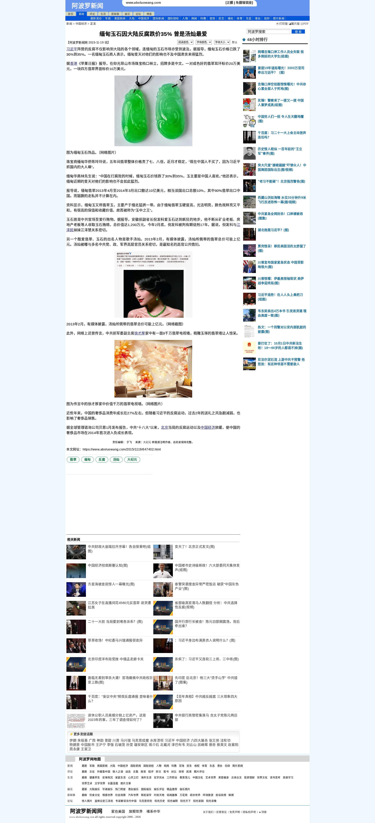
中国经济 (143, 18)
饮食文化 (94, 795)
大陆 (132, 18)
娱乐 (127, 13)
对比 (173, 771)
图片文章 (126, 783)
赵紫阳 (233, 745)
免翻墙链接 (244, 2)
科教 (203, 18)
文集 (135, 771)
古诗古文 (236, 777)
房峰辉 (203, 745)
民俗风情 (221, 795)
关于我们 (208, 812)
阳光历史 (159, 800)
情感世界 (107, 795)
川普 (115, 740)
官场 (212, 18)
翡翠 (73, 459)
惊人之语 (117, 771)
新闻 (81, 13)
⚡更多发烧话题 (81, 734)
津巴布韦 (178, 745)
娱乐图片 (185, 789)
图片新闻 (237, 765)
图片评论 (199, 771)
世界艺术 (87, 783)
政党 (143, 771)
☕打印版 (282, 23)
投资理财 (249, 777)
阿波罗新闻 (88, 5)
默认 (234, 42)
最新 (96, 18)
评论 (92, 13)
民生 (221, 18)
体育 (239, 18)
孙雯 (129, 745)
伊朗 (73, 740)
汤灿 (116, 459)
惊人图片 (87, 800)
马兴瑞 (126, 740)
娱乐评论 (159, 789)
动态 (128, 771)
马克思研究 (145, 800)
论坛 (138, 13)
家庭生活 (120, 777)
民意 (189, 771)
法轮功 (225, 740)
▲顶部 (263, 812)
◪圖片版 (294, 23)
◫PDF (305, 23)
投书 (166, 771)
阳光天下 (185, 800)
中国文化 (198, 777)
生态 (249, 18)
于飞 (130, 442)
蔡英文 (222, 745)
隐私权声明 (249, 812)
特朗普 (75, 745)
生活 (103, 13)
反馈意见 (221, 812)
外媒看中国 (103, 771)
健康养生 (94, 777)
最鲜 (84, 795)
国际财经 (173, 18)
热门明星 (120, 789)
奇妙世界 (195, 795)
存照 (181, 771)
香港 (73, 64)
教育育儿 (185, 777)
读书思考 (275, 777)
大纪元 (147, 442)
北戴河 (165, 745)
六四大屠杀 (199, 740)
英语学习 (288, 777)
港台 (258, 18)
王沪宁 (101, 745)
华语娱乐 (107, 789)
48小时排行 (257, 39)
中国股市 (88, 745)
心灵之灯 (133, 777)
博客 (149, 13)
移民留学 (146, 795)
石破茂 (120, 745)
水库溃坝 (157, 740)
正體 (230, 2)
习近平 (71, 49)
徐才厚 (139, 333)
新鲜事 (115, 13)
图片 (278, 18)
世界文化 (262, 777)
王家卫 (86, 749)
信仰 (267, 18)
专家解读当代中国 (126, 800)
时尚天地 (159, 795)
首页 (70, 13)
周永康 (75, 749)
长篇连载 (113, 783)
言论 (92, 771)
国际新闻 (158, 18)
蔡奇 (212, 745)
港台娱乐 (133, 789)
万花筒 (184, 795)
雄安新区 (141, 745)
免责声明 (234, 812)
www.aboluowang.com (143, 2)
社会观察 (120, 795)
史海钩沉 (107, 777)
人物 (185, 18)
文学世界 (100, 783)
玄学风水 (159, 777)
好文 (158, 771)
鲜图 (231, 795)
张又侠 (214, 740)
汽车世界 (133, 795)
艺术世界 (210, 777)
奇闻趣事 (172, 795)
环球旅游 (208, 795)
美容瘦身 (223, 777)
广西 (92, 740)
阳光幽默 (172, 800)
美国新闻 (120, 18)
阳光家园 (198, 800)
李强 (110, 745)
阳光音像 (211, 800)
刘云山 (191, 745)
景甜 (108, 740)
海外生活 (146, 777)
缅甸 (87, 459)
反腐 (102, 459)
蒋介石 (154, 745)
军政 (108, 18)
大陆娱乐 (94, 789)
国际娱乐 (146, 789)
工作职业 (172, 777)
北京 (164, 428)
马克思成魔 (140, 740)
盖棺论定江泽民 (104, 800)
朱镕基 (83, 740)
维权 (230, 18)
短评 (151, 771)
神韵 (100, 740)
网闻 (194, 18)
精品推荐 (172, 789)
